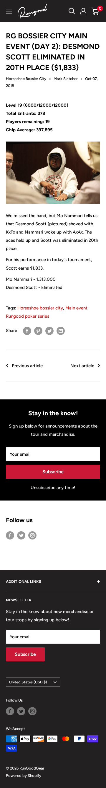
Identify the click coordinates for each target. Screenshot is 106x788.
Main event (76, 308)
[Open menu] (9, 11)
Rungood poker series (27, 316)
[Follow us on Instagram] (32, 535)
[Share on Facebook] (27, 330)
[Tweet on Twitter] (49, 330)
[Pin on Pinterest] (38, 330)
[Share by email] (61, 330)
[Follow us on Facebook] (10, 535)
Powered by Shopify (23, 775)
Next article (82, 365)
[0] (95, 11)
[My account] (83, 11)
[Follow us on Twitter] (21, 535)
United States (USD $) (28, 682)
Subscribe (53, 471)
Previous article (27, 365)
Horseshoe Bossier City (26, 78)
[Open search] (72, 11)
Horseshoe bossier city (40, 308)
